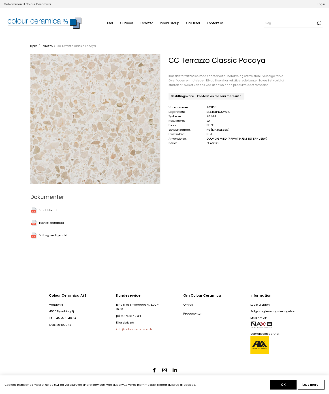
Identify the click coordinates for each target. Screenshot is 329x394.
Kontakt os (215, 23)
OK (283, 384)
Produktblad (48, 210)
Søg (319, 23)
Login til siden (260, 304)
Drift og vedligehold (53, 235)
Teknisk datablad (51, 223)
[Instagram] (164, 370)
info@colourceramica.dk (134, 329)
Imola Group (169, 23)
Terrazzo (146, 23)
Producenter (192, 313)
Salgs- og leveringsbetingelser (273, 311)
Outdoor (126, 23)
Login (321, 4)
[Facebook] (154, 370)
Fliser (109, 23)
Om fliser (193, 23)
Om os (188, 304)
